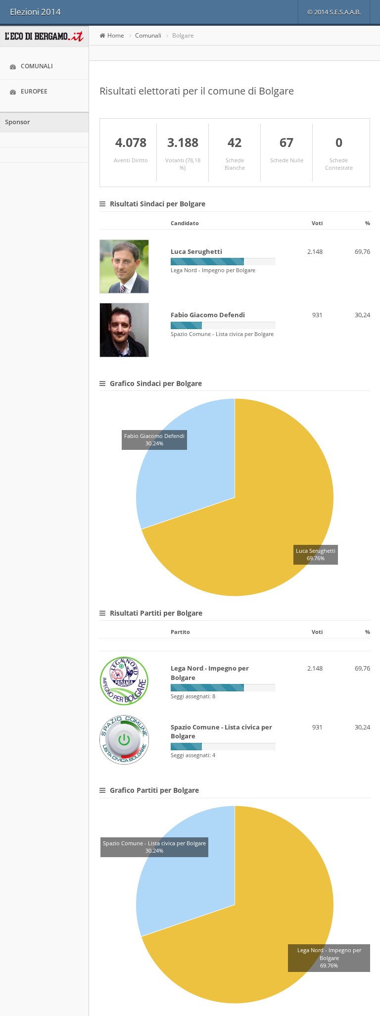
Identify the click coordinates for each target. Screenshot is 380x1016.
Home (115, 35)
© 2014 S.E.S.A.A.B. (334, 11)
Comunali (37, 66)
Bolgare (183, 35)
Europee (34, 91)
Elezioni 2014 (35, 11)
